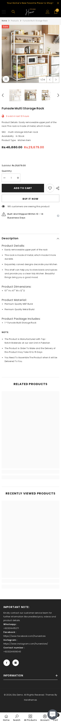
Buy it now (30, 199)
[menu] (4, 12)
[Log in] (47, 12)
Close (58, 3)
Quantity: (7, 170)
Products (15, 20)
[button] (50, 80)
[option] (30, 54)
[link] (30, 472)
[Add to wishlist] (50, 188)
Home (4, 20)
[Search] (13, 12)
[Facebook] (6, 663)
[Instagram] (15, 663)
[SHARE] (56, 188)
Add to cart (22, 188)
